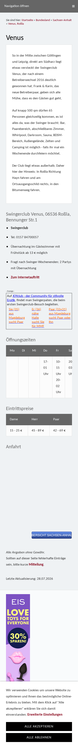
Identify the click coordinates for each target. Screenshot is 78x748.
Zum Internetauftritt (25, 277)
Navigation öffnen (16, 6)
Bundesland (43, 20)
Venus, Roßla (16, 23)
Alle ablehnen (39, 737)
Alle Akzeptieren (39, 726)
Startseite (27, 20)
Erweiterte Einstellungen (44, 714)
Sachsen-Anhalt (62, 20)
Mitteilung (36, 564)
